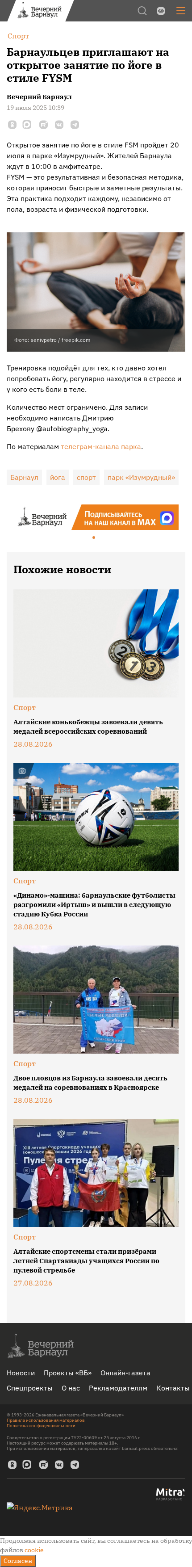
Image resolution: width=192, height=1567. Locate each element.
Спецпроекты (30, 1387)
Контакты (173, 1387)
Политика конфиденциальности (41, 1425)
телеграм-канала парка (101, 446)
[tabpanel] (96, 517)
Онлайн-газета (125, 1372)
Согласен (18, 1561)
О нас (71, 1387)
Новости (21, 1372)
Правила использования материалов (46, 1420)
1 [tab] (94, 538)
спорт (86, 477)
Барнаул (24, 477)
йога (57, 477)
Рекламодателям (118, 1387)
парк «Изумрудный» (141, 477)
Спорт (24, 707)
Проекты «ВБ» (68, 1372)
